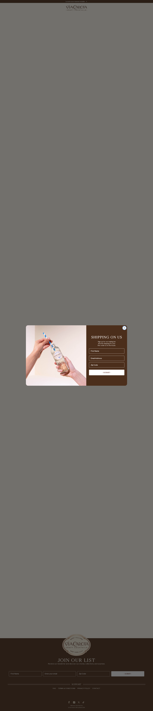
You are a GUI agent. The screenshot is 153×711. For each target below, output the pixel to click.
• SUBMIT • (106, 372)
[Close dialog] (124, 328)
